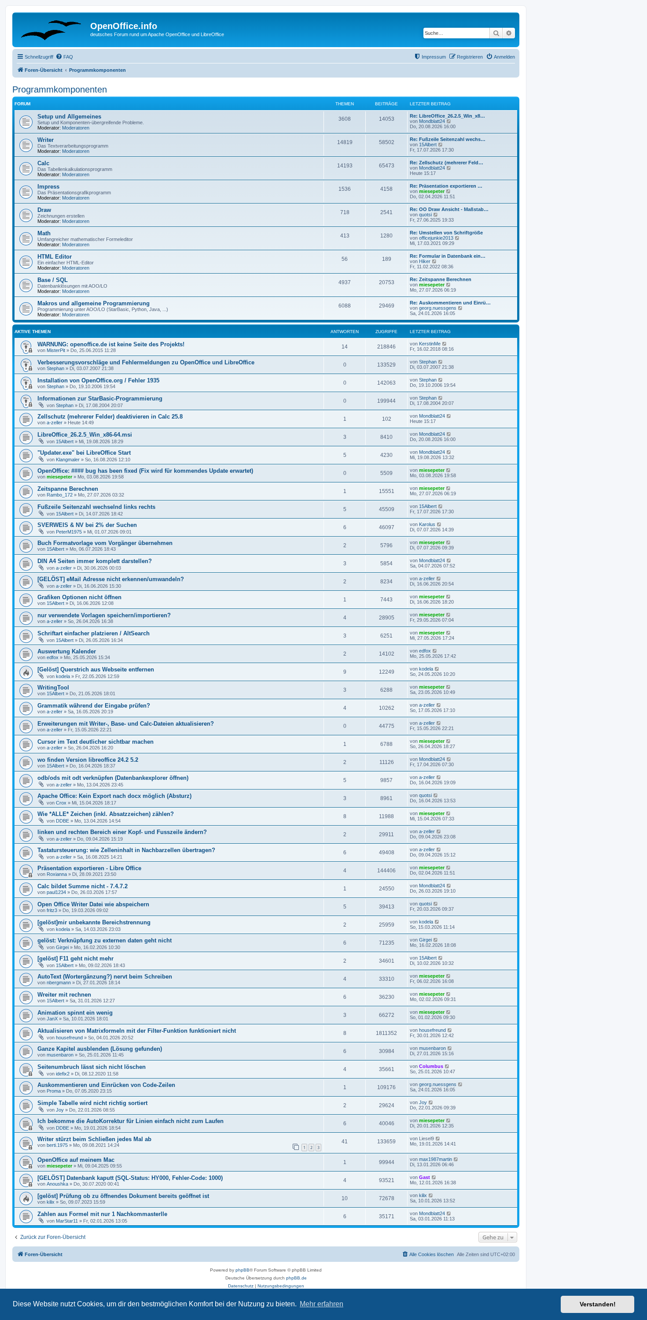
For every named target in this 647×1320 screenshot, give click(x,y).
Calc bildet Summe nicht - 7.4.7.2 (82, 886)
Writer (45, 140)
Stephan (55, 368)
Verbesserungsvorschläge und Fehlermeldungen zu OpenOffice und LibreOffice (145, 362)
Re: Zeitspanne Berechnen (440, 279)
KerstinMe (430, 343)
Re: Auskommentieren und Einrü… (450, 302)
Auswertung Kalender (66, 651)
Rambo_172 (60, 494)
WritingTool (53, 687)
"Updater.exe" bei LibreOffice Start (84, 452)
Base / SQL (52, 280)
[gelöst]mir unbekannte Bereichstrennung (94, 922)
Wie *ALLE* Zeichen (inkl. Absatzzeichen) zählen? (105, 814)
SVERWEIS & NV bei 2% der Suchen (87, 525)
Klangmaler (68, 459)
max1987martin (435, 1159)
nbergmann (59, 982)
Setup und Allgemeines (69, 116)
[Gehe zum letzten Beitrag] (445, 343)
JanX (52, 1018)
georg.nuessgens (437, 308)
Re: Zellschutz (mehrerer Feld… (446, 162)
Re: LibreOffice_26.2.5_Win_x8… (447, 116)
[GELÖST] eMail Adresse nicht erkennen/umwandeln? (110, 579)
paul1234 (56, 892)
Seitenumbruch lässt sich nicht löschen (91, 1067)
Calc (43, 163)
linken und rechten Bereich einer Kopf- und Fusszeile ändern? (122, 832)
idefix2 (63, 1073)
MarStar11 (67, 1221)
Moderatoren (75, 127)
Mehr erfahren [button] (321, 1304)
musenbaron (60, 1054)
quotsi (425, 214)
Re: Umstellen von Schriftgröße (446, 232)
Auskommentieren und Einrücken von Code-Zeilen (106, 1085)
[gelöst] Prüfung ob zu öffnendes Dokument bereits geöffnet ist (123, 1196)
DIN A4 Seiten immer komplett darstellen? (94, 561)
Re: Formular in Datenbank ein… (447, 256)
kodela (63, 676)
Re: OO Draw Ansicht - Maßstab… (449, 209)
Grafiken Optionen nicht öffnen (79, 597)
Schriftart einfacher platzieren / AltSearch (93, 633)
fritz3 (52, 910)
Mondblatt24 (432, 121)
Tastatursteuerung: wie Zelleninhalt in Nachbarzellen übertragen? (126, 850)
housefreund (69, 1037)
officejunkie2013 (436, 238)
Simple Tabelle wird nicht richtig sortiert (92, 1103)
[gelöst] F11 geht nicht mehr (75, 958)
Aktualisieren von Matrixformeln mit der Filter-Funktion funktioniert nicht (136, 1030)
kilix (51, 1202)
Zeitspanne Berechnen (67, 489)
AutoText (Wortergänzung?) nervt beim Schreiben (104, 976)
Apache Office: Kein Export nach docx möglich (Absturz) (114, 796)
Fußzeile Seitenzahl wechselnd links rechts (96, 507)
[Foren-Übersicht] (52, 29)
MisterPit (56, 350)
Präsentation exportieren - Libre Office (89, 868)
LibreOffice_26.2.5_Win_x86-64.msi (84, 434)
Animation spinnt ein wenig (75, 1012)
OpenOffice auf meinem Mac (75, 1160)
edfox (53, 657)
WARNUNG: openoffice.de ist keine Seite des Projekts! (110, 344)
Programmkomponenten (59, 89)
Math (44, 233)
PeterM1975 (69, 531)
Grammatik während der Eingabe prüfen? (93, 705)
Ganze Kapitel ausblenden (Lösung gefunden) (99, 1049)
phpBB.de (296, 1278)
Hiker (424, 261)
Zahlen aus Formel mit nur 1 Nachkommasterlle (102, 1214)
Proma (54, 1091)
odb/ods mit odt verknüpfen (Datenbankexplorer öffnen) (112, 778)
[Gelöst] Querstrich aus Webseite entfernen (95, 669)
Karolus (427, 524)
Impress (48, 186)
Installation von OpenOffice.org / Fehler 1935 (98, 380)
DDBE (62, 820)
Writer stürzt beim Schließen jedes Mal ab (94, 1139)
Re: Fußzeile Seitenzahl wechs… (447, 139)
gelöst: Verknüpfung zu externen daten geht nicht (104, 940)
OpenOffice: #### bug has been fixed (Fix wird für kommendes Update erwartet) (145, 470)
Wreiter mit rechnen (64, 994)
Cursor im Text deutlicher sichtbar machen (95, 741)
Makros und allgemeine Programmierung (93, 303)
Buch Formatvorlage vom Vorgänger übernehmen (105, 543)
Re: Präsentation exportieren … (446, 186)
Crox (61, 802)
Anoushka (57, 1184)
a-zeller (54, 422)
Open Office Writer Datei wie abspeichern (93, 904)
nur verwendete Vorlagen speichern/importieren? (104, 615)
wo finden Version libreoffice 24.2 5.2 (87, 759)
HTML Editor (54, 256)
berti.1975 (57, 1145)
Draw (44, 210)
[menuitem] (64, 57)
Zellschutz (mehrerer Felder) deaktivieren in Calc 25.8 (110, 416)
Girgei (62, 947)
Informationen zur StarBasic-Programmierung (99, 398)
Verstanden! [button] (598, 1304)
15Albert (428, 144)
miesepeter (432, 191)
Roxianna (57, 874)
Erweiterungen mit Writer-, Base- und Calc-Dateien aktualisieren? (125, 723)
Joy (60, 1109)
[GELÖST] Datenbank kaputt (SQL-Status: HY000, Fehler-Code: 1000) (130, 1178)
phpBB (242, 1270)
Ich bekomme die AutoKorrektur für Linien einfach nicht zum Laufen (130, 1121)
